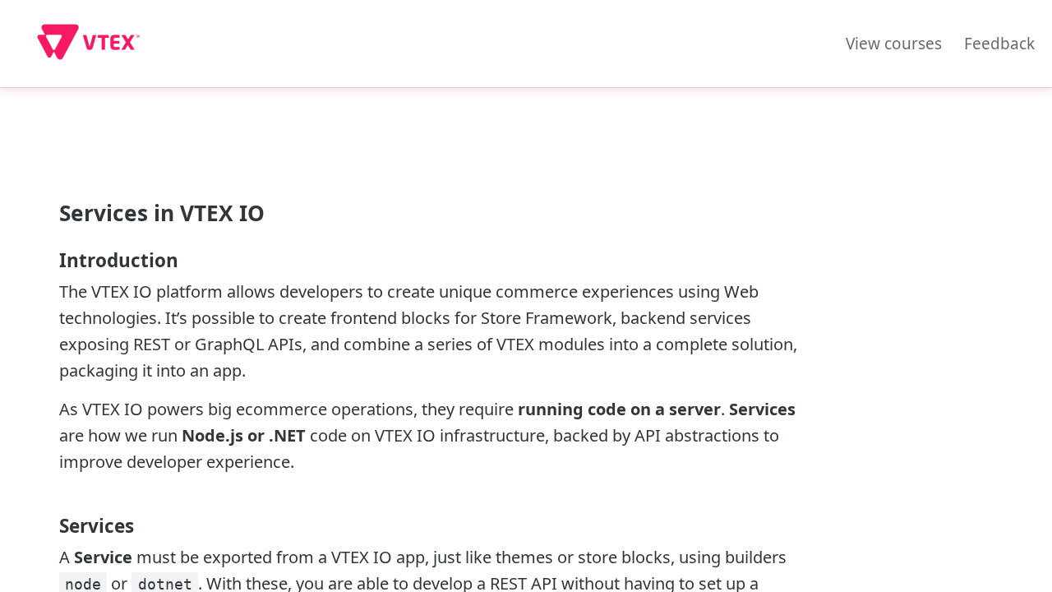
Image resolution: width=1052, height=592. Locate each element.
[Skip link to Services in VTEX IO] (49, 213)
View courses (894, 43)
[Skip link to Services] (49, 526)
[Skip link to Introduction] (49, 260)
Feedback (999, 43)
